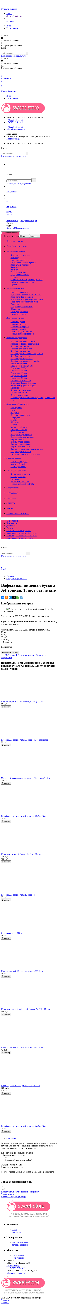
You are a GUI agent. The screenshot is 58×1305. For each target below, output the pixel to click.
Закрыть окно (7, 1194)
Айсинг (14, 270)
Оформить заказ (21, 228)
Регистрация (12, 28)
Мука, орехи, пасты (20, 274)
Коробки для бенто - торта (23, 341)
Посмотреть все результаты (13, 56)
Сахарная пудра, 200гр (11, 933)
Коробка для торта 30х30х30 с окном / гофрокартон (24, 740)
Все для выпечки (18, 272)
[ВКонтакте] (2, 597)
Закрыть (33, 236)
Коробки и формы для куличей (25, 344)
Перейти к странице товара (13, 1196)
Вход (8, 26)
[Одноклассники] (6, 597)
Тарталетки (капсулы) (21, 380)
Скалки (14, 425)
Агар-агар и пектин (20, 265)
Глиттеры (15, 304)
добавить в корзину (10, 652)
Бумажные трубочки (20, 481)
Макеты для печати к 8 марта (19, 538)
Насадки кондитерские (21, 434)
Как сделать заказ (20, 1242)
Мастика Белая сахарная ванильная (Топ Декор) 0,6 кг (26, 778)
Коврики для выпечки (21, 451)
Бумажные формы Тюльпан (23, 383)
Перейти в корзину (30, 1192)
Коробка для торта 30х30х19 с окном (18, 895)
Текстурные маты (19, 429)
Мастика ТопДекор (19, 461)
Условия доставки (20, 1245)
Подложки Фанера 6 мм (22, 366)
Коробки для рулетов (20, 351)
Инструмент (16, 407)
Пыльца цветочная (19, 311)
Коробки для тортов (20, 346)
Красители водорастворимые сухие (27, 299)
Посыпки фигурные (20, 326)
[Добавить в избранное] (2, 710)
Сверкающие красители (22, 306)
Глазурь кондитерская (20, 260)
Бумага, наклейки (19, 393)
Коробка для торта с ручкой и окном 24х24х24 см (24, 1126)
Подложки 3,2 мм (19, 378)
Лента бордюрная (19, 363)
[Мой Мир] (10, 597)
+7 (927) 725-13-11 (14, 120)
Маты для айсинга (19, 427)
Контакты (16, 1232)
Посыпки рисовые (19, 324)
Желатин (15, 267)
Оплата (9, 528)
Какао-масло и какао (20, 255)
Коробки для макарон (20, 356)
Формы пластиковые (20, 442)
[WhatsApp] (17, 597)
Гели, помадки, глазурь (21, 331)
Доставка (10, 526)
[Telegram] (21, 597)
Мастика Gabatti (18, 464)
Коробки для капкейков (21, 349)
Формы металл (17, 439)
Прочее (14, 284)
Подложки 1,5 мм (19, 373)
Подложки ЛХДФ (19, 368)
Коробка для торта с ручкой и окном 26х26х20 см (24, 816)
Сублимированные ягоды (22, 282)
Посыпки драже (18, 321)
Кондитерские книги (20, 474)
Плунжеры (16, 410)
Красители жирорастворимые (24, 302)
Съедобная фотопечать (16, 578)
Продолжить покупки (11, 1192)
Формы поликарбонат (21, 444)
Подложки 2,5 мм (19, 375)
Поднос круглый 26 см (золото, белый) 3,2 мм (22, 971)
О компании (12, 521)
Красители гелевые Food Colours (26, 294)
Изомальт (15, 277)
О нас (14, 1229)
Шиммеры (15, 309)
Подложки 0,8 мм (19, 371)
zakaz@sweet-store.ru (15, 129)
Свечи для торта (18, 476)
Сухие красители (18, 314)
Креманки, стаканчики (21, 390)
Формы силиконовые (20, 447)
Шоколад (15, 257)
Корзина (10, 228)
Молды (14, 420)
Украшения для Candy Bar (22, 484)
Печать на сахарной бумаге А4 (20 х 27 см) (20, 854)
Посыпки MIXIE (18, 329)
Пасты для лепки (18, 466)
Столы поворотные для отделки (25, 454)
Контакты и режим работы (18, 530)
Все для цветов (17, 432)
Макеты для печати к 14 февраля (21, 535)
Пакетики (15, 388)
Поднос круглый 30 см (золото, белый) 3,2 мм (22, 702)
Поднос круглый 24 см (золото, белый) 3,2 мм (22, 1047)
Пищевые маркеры (19, 292)
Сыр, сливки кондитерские (23, 262)
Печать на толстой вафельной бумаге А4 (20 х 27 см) (25, 1009)
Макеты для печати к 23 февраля (21, 533)
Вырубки (15, 412)
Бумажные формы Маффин (23, 385)
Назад (22, 236)
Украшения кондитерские (22, 334)
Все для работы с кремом (22, 437)
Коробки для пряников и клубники (27, 353)
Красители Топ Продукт (22, 297)
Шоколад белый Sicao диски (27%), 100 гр (20, 1085)
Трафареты (16, 417)
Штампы (15, 422)
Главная (10, 576)
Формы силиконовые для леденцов (27, 449)
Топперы (15, 479)
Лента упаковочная (19, 395)
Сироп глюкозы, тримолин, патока (26, 279)
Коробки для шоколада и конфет (25, 361)
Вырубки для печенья (20, 415)
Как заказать (12, 523)
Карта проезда (13, 139)
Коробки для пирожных (22, 358)
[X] (14, 597)
